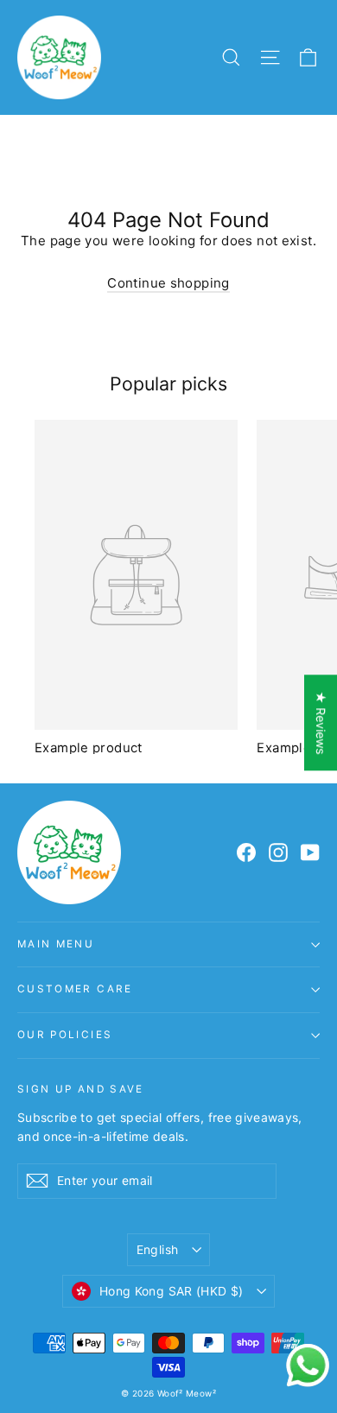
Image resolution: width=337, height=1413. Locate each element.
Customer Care (75, 989)
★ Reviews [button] (321, 722)
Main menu (55, 944)
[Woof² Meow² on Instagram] (278, 852)
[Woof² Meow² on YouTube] (310, 852)
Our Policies (64, 1035)
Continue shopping (168, 283)
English (157, 1249)
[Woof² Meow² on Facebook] (246, 852)
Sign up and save (80, 1089)
